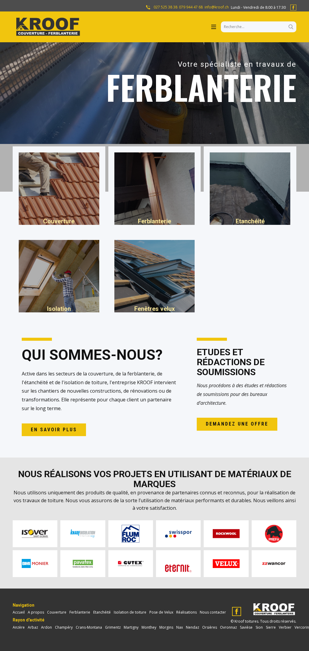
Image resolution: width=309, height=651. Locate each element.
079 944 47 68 (191, 7)
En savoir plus (54, 429)
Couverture (59, 221)
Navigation (23, 605)
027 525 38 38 (165, 7)
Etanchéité (250, 221)
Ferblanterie (154, 221)
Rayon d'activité (28, 619)
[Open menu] (213, 27)
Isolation (59, 308)
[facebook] (293, 8)
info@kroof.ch (217, 7)
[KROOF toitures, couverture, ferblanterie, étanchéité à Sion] (47, 26)
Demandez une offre (237, 424)
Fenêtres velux (154, 308)
